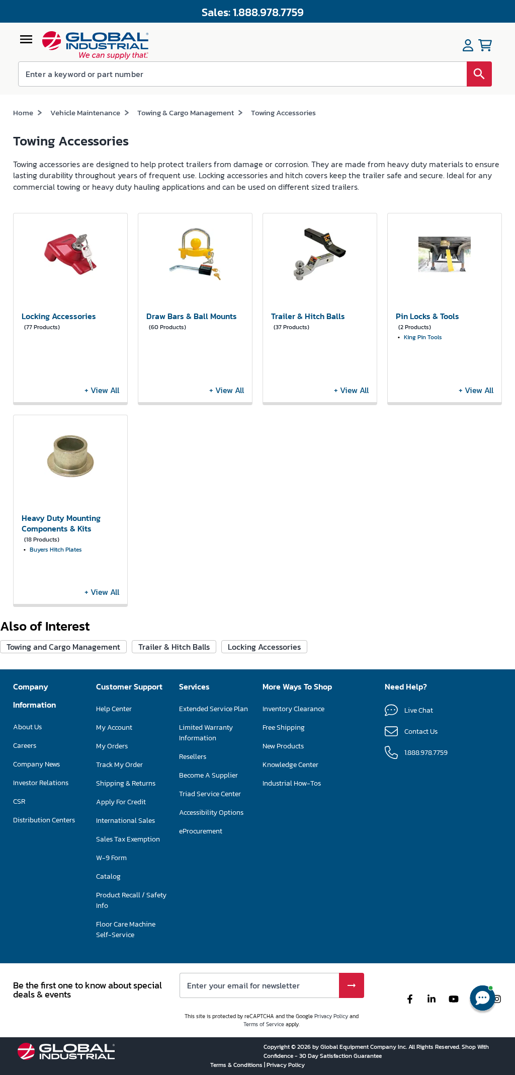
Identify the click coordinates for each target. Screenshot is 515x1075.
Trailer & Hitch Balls (174, 647)
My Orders (112, 746)
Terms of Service (263, 1024)
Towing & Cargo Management (185, 112)
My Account (114, 727)
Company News (36, 764)
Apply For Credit (121, 802)
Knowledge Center (290, 764)
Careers (24, 745)
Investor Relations (40, 783)
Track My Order (119, 764)
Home (23, 112)
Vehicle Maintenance (85, 112)
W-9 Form (111, 858)
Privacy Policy (331, 1016)
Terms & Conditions (237, 1064)
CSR (19, 801)
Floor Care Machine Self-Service (125, 929)
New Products (283, 746)
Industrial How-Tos (292, 783)
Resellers (192, 756)
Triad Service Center (210, 794)
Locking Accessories (264, 647)
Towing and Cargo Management (63, 647)
